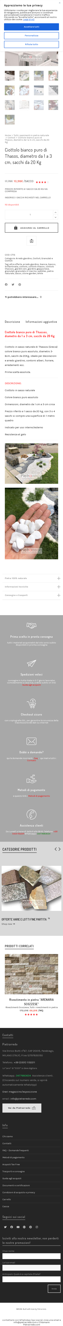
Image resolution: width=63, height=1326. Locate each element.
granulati (10, 271)
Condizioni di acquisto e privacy (18, 1192)
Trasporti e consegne (13, 1171)
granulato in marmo (26, 271)
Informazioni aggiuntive (41, 321)
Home (8, 135)
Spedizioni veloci (32, 674)
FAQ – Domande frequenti (15, 1150)
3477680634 (43, 833)
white (40, 273)
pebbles (42, 271)
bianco (51, 264)
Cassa (5, 1206)
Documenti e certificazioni (16, 1185)
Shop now (6, 924)
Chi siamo (7, 1136)
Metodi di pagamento (31, 790)
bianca (43, 264)
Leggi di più (28, 19)
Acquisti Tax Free (11, 1164)
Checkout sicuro (31, 714)
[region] (31, 25)
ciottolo (23, 266)
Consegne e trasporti (16, 595)
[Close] (60, 3)
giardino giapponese (38, 268)
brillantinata (11, 266)
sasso (18, 273)
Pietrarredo (41, 1309)
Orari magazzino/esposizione (19, 1091)
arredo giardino (31, 264)
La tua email (8, 1262)
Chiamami (44, 1322)
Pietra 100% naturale (16, 578)
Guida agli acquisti (31, 685)
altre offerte (15, 264)
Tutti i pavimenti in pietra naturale (31, 135)
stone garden (29, 273)
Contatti (31, 760)
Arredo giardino (24, 258)
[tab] (12, 321)
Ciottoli (11, 138)
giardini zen (21, 268)
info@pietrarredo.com (23, 1098)
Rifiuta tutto (31, 44)
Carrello (6, 1199)
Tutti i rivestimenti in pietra (44, 1007)
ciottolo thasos (36, 266)
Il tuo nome (8, 1251)
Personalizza (31, 35)
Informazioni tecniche (16, 586)
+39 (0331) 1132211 (25, 1062)
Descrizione (12, 321)
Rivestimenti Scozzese (17, 1007)
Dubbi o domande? (31, 752)
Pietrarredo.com (31, 1324)
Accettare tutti (31, 26)
